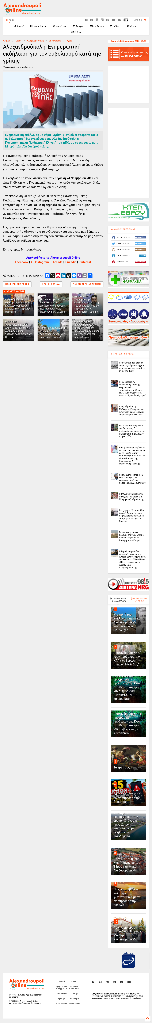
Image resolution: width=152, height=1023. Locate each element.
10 (116, 921)
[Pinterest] (107, 20)
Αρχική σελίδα (51, 284)
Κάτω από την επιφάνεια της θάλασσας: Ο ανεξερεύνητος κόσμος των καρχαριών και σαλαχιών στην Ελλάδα (53, 305)
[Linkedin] (102, 20)
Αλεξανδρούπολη (35, 41)
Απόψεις (79, 26)
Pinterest (85, 262)
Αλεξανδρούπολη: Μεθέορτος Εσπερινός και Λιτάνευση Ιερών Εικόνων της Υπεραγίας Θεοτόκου (18, 305)
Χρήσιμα (132, 26)
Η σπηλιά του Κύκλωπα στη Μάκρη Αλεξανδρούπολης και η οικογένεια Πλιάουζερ (52, 332)
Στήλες (116, 26)
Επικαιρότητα (39, 26)
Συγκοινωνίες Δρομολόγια (74, 987)
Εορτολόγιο (62, 994)
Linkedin (70, 262)
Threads (56, 262)
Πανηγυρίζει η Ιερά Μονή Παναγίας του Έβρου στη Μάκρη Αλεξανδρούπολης (131, 496)
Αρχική (20, 26)
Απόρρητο (74, 999)
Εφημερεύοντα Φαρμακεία (62, 987)
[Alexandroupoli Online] (22, 13)
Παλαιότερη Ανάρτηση (87, 284)
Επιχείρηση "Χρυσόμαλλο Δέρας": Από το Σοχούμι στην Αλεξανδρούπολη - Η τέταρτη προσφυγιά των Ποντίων (18, 329)
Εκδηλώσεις (98, 26)
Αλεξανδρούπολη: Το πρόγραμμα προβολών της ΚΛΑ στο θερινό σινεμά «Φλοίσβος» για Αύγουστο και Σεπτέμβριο (128, 687)
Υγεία (69, 41)
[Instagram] (97, 20)
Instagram (42, 262)
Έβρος (18, 41)
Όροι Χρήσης (61, 1004)
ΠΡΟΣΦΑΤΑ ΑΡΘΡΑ (123, 354)
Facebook (21, 262)
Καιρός (74, 981)
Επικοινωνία (74, 1004)
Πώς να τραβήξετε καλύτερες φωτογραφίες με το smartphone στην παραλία (127, 897)
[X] (91, 20)
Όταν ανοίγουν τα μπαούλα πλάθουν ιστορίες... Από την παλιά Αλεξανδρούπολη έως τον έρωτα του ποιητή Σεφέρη (86, 329)
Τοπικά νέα (60, 26)
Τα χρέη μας (122, 767)
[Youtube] (113, 20)
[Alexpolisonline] (119, 20)
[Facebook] (86, 20)
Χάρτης (74, 994)
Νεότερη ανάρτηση (17, 284)
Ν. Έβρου (77, 32)
